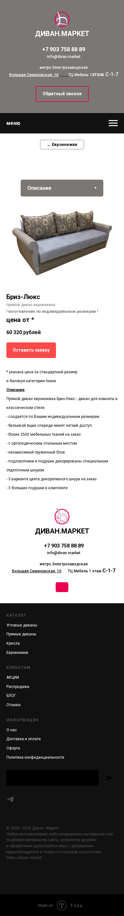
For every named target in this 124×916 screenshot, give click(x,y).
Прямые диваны (21, 634)
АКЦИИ (12, 677)
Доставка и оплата (23, 739)
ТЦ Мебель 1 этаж (56, 571)
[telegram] (10, 799)
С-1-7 (108, 571)
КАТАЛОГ (16, 615)
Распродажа (17, 686)
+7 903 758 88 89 (63, 49)
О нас (11, 730)
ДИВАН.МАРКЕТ (62, 34)
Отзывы (13, 705)
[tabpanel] (62, 347)
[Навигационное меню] (113, 123)
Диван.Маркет (62, 531)
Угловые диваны (21, 625)
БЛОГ (11, 695)
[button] (62, 94)
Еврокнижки (17, 652)
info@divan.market (63, 56)
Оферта (13, 748)
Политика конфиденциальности (35, 757)
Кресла (13, 643)
